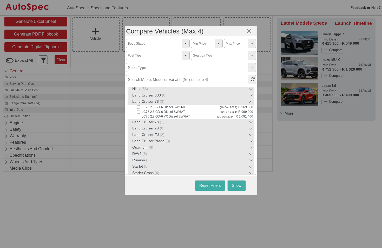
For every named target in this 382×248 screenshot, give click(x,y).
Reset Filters (210, 185)
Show (236, 185)
